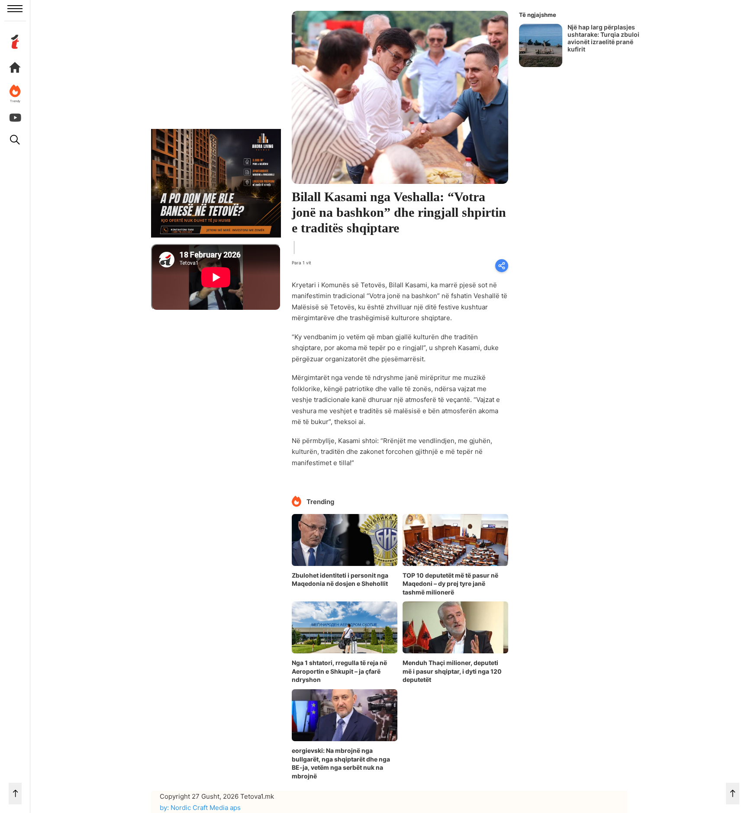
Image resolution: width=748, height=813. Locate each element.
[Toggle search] (15, 139)
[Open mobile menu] (15, 8)
